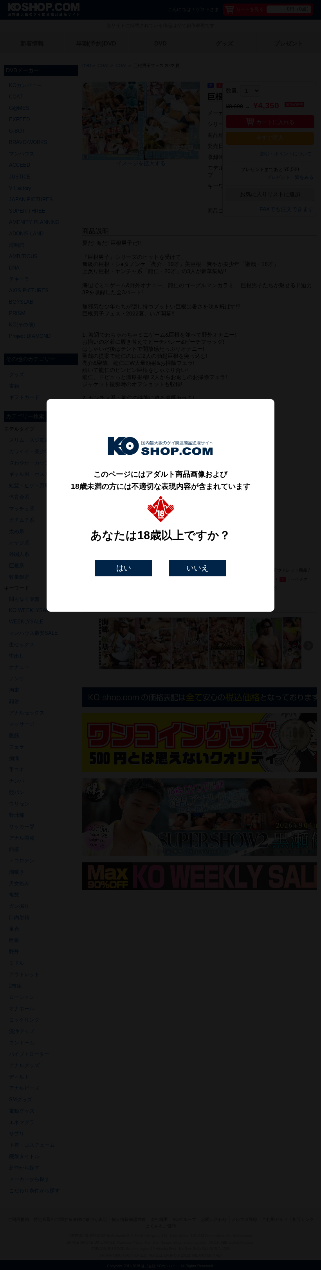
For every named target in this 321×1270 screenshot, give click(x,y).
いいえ (197, 568)
